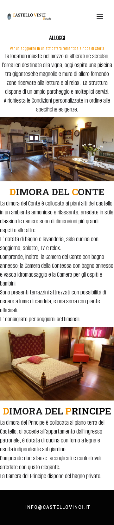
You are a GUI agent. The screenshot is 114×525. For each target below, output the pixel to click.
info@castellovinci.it (58, 507)
